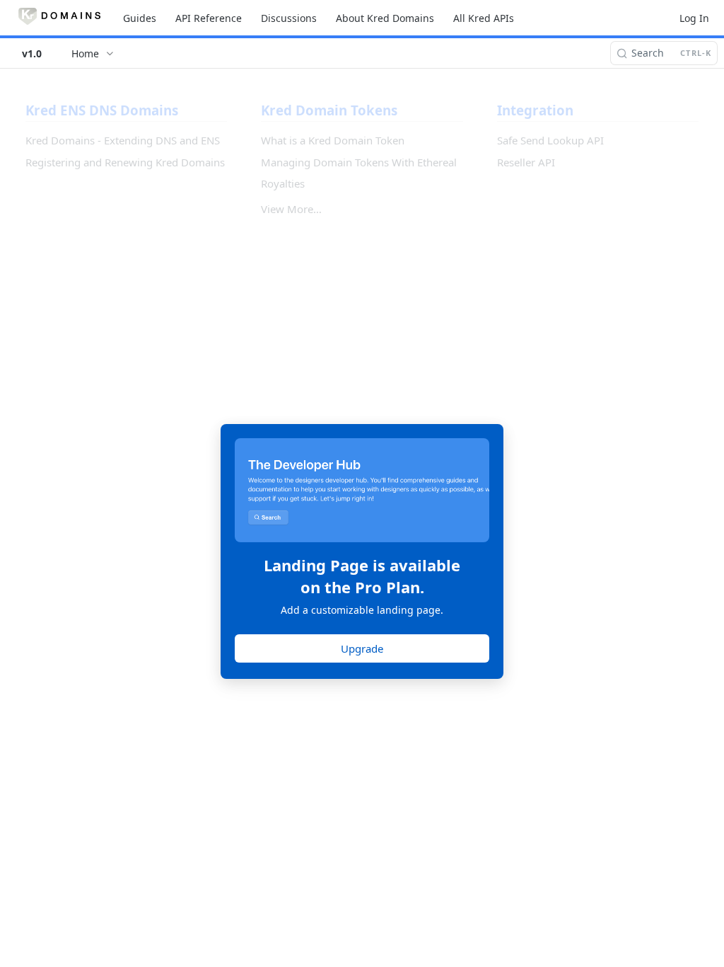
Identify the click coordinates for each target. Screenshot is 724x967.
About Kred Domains (385, 18)
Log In (694, 18)
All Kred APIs (483, 18)
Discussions (289, 18)
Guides (139, 18)
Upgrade (362, 648)
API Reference (208, 18)
